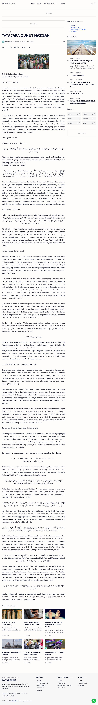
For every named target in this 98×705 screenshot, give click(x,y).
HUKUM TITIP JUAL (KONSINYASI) (8, 623)
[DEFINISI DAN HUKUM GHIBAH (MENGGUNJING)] (33, 614)
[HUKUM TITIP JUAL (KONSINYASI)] (12, 614)
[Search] (95, 3)
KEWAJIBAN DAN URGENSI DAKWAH (11, 653)
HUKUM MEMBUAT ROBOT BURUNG (54, 653)
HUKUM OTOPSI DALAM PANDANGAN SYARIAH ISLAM (53, 624)
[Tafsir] (78, 58)
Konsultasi (74, 31)
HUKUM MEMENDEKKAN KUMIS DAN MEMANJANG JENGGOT (82, 102)
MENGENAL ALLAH (76, 94)
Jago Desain (45, 701)
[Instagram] (12, 693)
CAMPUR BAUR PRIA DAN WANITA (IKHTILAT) (32, 653)
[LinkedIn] (5, 696)
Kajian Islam (75, 27)
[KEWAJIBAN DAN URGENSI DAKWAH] (12, 644)
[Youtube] (24, 693)
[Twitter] (18, 693)
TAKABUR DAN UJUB (77, 75)
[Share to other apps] (29, 47)
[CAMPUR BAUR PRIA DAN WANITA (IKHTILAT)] (33, 644)
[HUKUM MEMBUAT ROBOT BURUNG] (55, 644)
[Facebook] (4, 693)
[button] (91, 3)
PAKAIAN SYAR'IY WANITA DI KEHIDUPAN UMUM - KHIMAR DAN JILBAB (82, 84)
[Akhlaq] (79, 72)
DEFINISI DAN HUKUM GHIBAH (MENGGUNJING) (33, 623)
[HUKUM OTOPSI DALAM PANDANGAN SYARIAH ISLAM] (55, 614)
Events (73, 26)
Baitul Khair (6, 3)
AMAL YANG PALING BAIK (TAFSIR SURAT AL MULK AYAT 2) (82, 62)
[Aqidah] (79, 91)
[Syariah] (80, 79)
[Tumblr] (12, 696)
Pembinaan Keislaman (78, 29)
